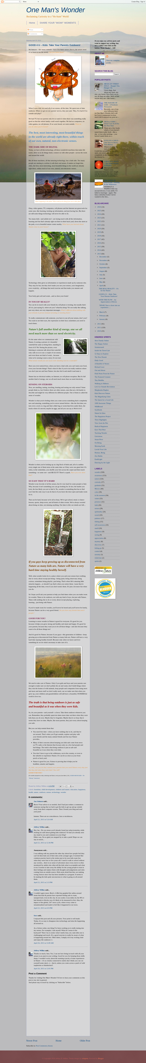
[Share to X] (69, 786)
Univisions (98, 436)
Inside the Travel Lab (102, 350)
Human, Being (100, 453)
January (102, 319)
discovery (98, 545)
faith (96, 505)
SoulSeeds (98, 410)
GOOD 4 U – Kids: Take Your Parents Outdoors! (54, 45)
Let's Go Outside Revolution (105, 387)
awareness (98, 475)
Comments (33, 34)
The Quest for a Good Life (104, 400)
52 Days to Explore (101, 354)
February (102, 316)
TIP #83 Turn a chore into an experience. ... (109, 306)
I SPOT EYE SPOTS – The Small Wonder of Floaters (111, 163)
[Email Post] (59, 786)
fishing (97, 522)
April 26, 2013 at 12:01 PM (43, 968)
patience (98, 518)
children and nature (62, 789)
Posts (31, 30)
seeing (97, 535)
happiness (81, 789)
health (31, 792)
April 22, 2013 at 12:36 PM (43, 843)
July (100, 275)
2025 (99, 210)
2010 (99, 331)
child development (48, 789)
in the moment (100, 495)
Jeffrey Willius (39, 827)
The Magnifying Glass (103, 397)
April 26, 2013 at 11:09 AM (43, 943)
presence (98, 502)
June (101, 278)
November (103, 260)
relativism (98, 558)
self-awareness (100, 525)
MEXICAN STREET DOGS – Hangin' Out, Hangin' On (112, 86)
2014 (99, 250)
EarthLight (98, 459)
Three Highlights (101, 420)
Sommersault (99, 347)
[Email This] (64, 786)
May (101, 282)
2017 (99, 239)
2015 (99, 246)
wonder (63, 792)
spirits (97, 561)
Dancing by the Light (102, 463)
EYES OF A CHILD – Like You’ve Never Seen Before (112, 142)
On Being (98, 443)
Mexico (97, 489)
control (97, 551)
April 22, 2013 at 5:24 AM (43, 819)
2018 (99, 236)
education (73, 789)
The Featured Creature (103, 377)
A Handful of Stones (102, 364)
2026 (99, 207)
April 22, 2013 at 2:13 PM (43, 882)
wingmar (85, 1058)
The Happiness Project (103, 416)
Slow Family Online (102, 340)
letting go (98, 548)
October (102, 264)
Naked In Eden (100, 413)
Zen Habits (98, 456)
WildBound (99, 406)
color (97, 492)
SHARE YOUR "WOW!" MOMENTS (58, 23)
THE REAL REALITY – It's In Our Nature (109, 290)
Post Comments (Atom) (44, 1046)
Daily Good (99, 360)
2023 (99, 218)
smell (97, 528)
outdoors (42, 792)
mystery (98, 541)
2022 (99, 221)
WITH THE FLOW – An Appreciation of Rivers (108, 301)
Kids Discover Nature (102, 393)
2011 (99, 327)
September (103, 267)
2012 (99, 324)
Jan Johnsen (38, 801)
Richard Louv (99, 367)
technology (56, 792)
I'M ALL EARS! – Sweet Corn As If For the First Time (111, 124)
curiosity (98, 482)
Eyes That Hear (100, 430)
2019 (99, 232)
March (101, 312)
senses (48, 792)
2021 (99, 225)
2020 (99, 228)
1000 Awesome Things (103, 403)
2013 (99, 254)
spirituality (99, 512)
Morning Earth (100, 446)
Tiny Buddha (99, 380)
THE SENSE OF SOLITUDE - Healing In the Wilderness (112, 182)
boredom (37, 789)
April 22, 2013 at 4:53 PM (43, 908)
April (101, 285)
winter (97, 498)
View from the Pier (101, 423)
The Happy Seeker (101, 344)
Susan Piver (99, 439)
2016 (99, 243)
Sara (35, 915)
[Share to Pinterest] (73, 786)
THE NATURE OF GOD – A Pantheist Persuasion (111, 105)
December (103, 257)
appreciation (99, 538)
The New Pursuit (101, 357)
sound (97, 515)
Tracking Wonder (101, 433)
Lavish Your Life (101, 449)
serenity (98, 554)
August (101, 271)
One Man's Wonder (55, 10)
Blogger (101, 1058)
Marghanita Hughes (102, 390)
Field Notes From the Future (105, 374)
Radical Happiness (101, 426)
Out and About (100, 370)
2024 (99, 214)
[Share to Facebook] (71, 786)
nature (36, 792)
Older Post (85, 1040)
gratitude (98, 485)
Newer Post (31, 1040)
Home (32, 23)
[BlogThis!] (66, 786)
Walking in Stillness (102, 383)
